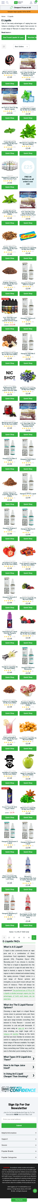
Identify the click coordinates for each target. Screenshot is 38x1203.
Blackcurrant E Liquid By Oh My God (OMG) (10, 423)
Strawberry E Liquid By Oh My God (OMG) (9, 563)
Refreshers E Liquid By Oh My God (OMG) (28, 248)
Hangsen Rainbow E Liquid (28, 843)
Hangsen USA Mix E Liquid (28, 354)
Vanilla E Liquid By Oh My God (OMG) (10, 667)
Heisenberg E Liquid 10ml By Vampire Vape (9, 633)
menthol (15, 1034)
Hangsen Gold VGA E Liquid (28, 460)
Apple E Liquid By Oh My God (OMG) (27, 774)
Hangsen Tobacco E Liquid (28, 319)
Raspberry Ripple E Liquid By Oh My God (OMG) (27, 703)
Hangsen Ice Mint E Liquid (10, 459)
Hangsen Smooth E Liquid (10, 598)
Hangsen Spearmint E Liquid (10, 842)
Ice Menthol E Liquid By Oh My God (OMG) (28, 109)
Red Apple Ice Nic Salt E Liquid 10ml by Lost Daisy (28, 915)
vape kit (21, 1028)
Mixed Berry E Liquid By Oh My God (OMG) (28, 633)
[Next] (34, 937)
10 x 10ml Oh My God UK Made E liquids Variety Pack (28, 73)
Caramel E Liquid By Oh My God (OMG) (27, 738)
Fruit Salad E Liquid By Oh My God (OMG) (28, 564)
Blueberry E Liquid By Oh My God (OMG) (28, 388)
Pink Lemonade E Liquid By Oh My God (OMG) (9, 738)
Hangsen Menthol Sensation (27, 668)
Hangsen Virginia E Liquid (10, 529)
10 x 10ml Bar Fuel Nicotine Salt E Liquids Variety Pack (9, 319)
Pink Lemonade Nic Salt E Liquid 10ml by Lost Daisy (9, 877)
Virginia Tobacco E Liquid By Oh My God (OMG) (9, 283)
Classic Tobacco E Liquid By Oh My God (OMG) (9, 248)
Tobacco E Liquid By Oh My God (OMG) (9, 702)
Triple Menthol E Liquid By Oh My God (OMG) (9, 143)
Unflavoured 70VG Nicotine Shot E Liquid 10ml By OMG (9, 388)
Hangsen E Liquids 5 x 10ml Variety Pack (10, 178)
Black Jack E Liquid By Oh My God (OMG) (9, 72)
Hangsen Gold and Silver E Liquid (28, 283)
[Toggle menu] (3, 2)
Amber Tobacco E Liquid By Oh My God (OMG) (9, 494)
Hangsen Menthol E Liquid (28, 529)
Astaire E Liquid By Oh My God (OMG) (28, 598)
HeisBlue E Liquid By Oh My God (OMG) (9, 773)
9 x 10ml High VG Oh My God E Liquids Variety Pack (28, 424)
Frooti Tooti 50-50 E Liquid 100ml (9, 807)
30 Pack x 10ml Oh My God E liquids (10, 108)
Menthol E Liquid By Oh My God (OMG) (28, 143)
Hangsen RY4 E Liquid (28, 494)
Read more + (6, 32)
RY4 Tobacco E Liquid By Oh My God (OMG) (10, 353)
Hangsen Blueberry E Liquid (9, 914)
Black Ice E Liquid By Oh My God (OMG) (28, 808)
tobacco (7, 1034)
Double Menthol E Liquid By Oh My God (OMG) (9, 212)
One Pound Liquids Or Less (13, 37)
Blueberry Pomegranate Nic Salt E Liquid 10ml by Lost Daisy (28, 879)
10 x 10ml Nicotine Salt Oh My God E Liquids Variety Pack (28, 213)
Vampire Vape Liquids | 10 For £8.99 (19, 12)
